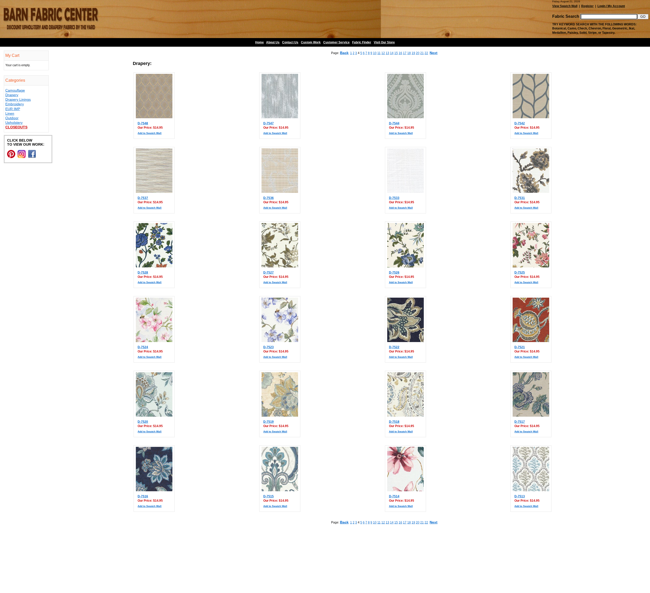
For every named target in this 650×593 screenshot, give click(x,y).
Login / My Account (611, 6)
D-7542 (519, 123)
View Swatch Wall (564, 6)
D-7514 (394, 496)
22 (426, 53)
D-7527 (268, 272)
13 (387, 53)
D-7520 (143, 421)
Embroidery (14, 104)
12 (383, 53)
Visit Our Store (384, 42)
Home (259, 42)
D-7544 (394, 123)
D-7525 (519, 272)
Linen (9, 113)
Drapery (11, 95)
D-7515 (268, 496)
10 (375, 53)
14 (392, 53)
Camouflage (15, 90)
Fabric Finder (361, 42)
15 (396, 53)
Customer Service (336, 42)
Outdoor (12, 118)
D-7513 (519, 496)
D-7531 (519, 198)
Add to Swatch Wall (149, 133)
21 (422, 53)
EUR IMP (12, 109)
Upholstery (14, 123)
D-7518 (394, 421)
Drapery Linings (18, 99)
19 (413, 53)
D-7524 (143, 347)
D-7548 (143, 123)
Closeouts (16, 127)
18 (409, 53)
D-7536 (268, 198)
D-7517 (519, 421)
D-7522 (394, 347)
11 (379, 53)
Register (587, 6)
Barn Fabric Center (51, 19)
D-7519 (268, 421)
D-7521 (519, 347)
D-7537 (143, 198)
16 (400, 53)
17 (405, 53)
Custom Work (311, 42)
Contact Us (290, 42)
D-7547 (268, 123)
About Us (273, 42)
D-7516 (143, 496)
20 (417, 53)
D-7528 (143, 272)
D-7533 (394, 198)
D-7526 (394, 272)
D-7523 (268, 347)
